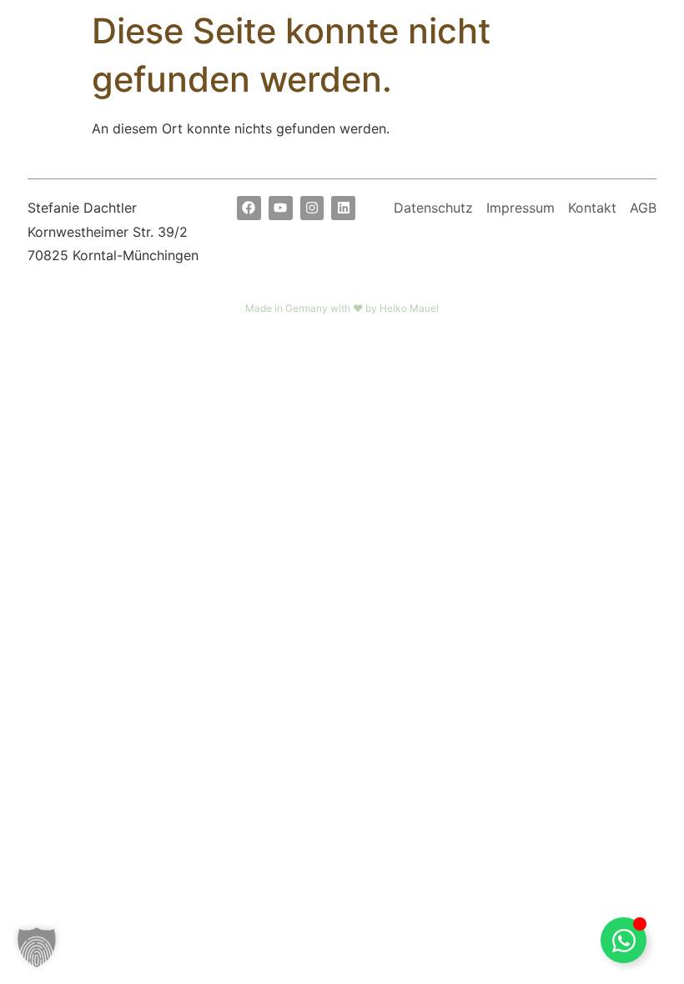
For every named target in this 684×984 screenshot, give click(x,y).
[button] (36, 947)
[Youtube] (281, 208)
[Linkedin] (343, 208)
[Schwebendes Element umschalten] (623, 940)
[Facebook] (249, 208)
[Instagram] (312, 208)
